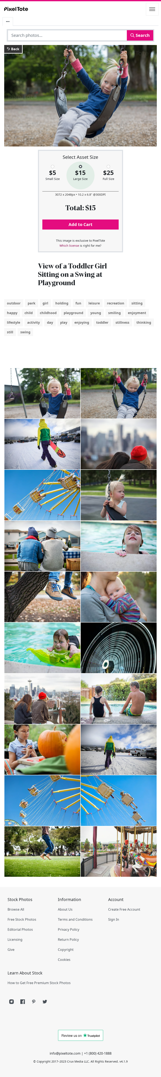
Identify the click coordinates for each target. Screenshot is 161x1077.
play (63, 322)
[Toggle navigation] (152, 9)
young (95, 313)
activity (33, 322)
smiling (114, 313)
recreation (115, 303)
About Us (65, 909)
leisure (94, 303)
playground (73, 313)
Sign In (113, 919)
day (50, 322)
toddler (102, 322)
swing (25, 332)
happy (12, 313)
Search (142, 35)
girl (45, 303)
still (10, 332)
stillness (122, 322)
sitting (137, 303)
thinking (143, 322)
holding (61, 303)
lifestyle (13, 322)
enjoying (81, 322)
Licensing (15, 939)
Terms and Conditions (75, 919)
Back (14, 49)
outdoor (14, 303)
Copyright (66, 949)
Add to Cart (80, 224)
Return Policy (68, 939)
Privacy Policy (68, 929)
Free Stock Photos (22, 919)
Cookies (64, 959)
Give (11, 949)
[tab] (8, 21)
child (29, 313)
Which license (69, 246)
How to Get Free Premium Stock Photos (39, 983)
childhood (48, 313)
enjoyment (137, 313)
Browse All (16, 909)
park (31, 303)
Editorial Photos (20, 929)
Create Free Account (124, 909)
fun (78, 303)
